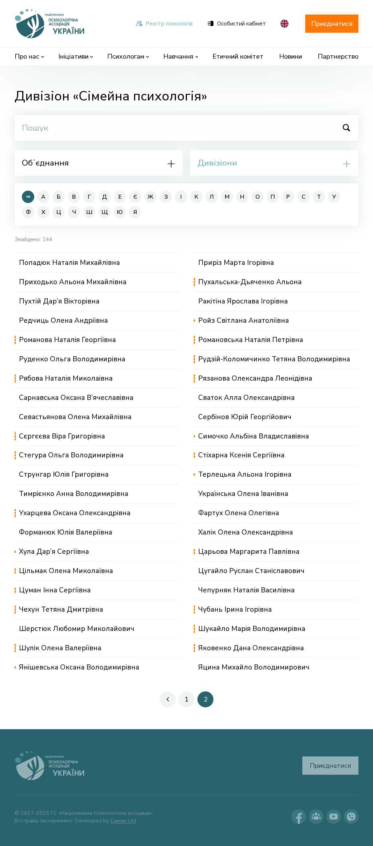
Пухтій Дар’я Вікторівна (59, 301)
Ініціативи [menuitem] (73, 56)
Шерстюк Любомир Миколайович (76, 628)
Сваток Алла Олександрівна (246, 397)
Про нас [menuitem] (27, 56)
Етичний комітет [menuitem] (237, 56)
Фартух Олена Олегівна (238, 513)
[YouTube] (333, 816)
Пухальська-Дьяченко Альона (250, 282)
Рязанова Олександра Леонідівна (255, 378)
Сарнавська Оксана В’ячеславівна (76, 397)
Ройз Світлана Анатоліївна (243, 320)
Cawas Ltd (123, 820)
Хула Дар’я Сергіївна (54, 551)
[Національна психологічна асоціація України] (50, 23)
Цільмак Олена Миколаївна (66, 571)
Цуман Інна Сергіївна (55, 590)
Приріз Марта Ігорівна (236, 262)
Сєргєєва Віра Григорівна (62, 436)
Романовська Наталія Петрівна (250, 340)
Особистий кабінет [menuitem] (241, 23)
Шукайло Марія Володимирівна (251, 628)
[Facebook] (298, 816)
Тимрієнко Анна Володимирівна (73, 494)
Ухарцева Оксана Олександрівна (74, 513)
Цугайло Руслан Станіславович (251, 571)
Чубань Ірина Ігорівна (235, 609)
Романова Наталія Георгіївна (67, 340)
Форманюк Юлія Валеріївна (65, 532)
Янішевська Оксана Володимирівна (79, 667)
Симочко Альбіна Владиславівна (253, 436)
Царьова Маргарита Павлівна (248, 551)
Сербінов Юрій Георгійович (244, 417)
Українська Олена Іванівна (243, 494)
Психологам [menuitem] (125, 56)
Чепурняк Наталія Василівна (246, 590)
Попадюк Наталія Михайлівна (69, 262)
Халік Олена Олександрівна (245, 532)
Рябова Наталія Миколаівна (66, 378)
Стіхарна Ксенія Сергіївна (241, 455)
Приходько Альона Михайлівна (72, 282)
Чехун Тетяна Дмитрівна (61, 609)
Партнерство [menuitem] (338, 56)
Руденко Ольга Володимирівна (72, 359)
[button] (168, 699)
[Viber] (351, 816)
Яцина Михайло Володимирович (254, 667)
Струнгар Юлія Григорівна (64, 474)
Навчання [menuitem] (178, 56)
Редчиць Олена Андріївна (63, 320)
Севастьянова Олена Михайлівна (75, 417)
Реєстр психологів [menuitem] (169, 23)
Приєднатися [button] (332, 23)
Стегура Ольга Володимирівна (71, 455)
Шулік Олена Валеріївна (60, 648)
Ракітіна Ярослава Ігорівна (243, 301)
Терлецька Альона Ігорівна (244, 474)
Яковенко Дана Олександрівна (251, 648)
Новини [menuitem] (290, 56)
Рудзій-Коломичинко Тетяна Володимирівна (274, 359)
